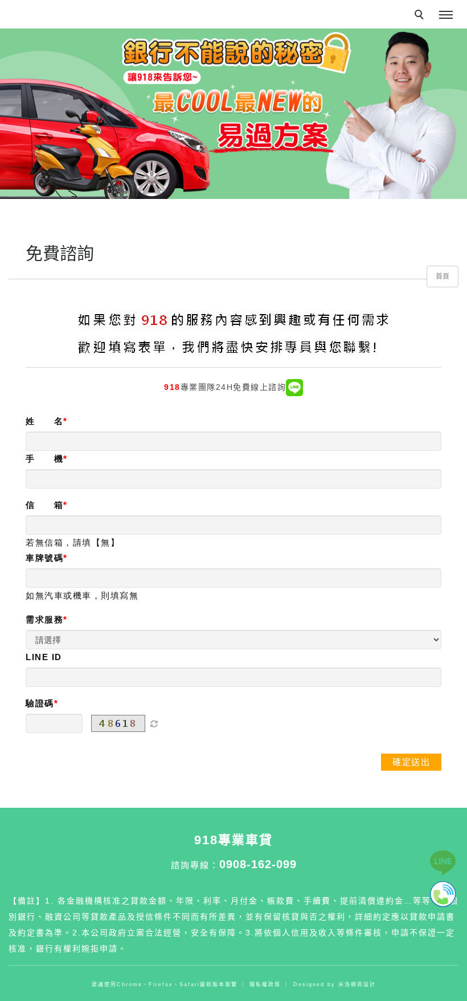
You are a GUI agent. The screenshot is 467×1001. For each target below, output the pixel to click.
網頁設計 (363, 984)
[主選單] (445, 15)
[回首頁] (54, 7)
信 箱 (44, 505)
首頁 (442, 276)
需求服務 (44, 619)
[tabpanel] (233, 114)
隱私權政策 (265, 984)
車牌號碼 (44, 558)
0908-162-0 (251, 864)
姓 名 (44, 421)
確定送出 (411, 762)
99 (290, 864)
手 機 (44, 458)
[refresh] (153, 723)
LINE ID (44, 657)
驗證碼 (40, 703)
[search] (420, 16)
